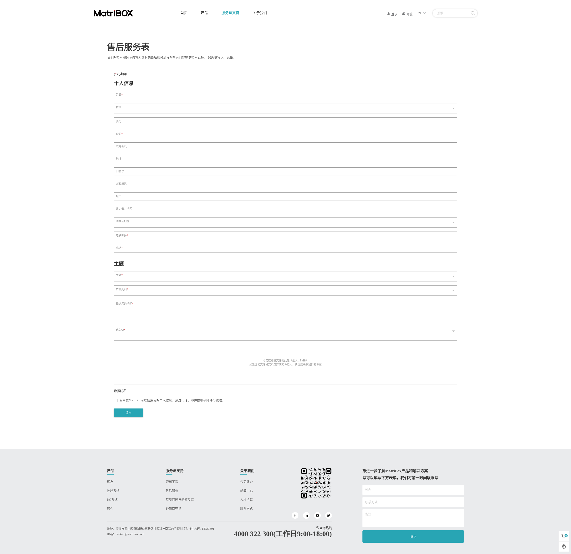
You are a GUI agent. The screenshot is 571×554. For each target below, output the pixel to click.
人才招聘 (246, 499)
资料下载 (172, 482)
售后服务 (172, 490)
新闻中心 (246, 490)
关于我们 (260, 13)
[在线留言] (564, 546)
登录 (393, 14)
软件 (110, 508)
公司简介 (246, 482)
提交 (128, 412)
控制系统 (113, 490)
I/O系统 (112, 499)
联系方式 (246, 508)
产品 (204, 13)
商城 (409, 14)
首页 (184, 13)
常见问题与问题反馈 (180, 499)
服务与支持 (230, 13)
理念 (110, 482)
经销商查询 (173, 508)
